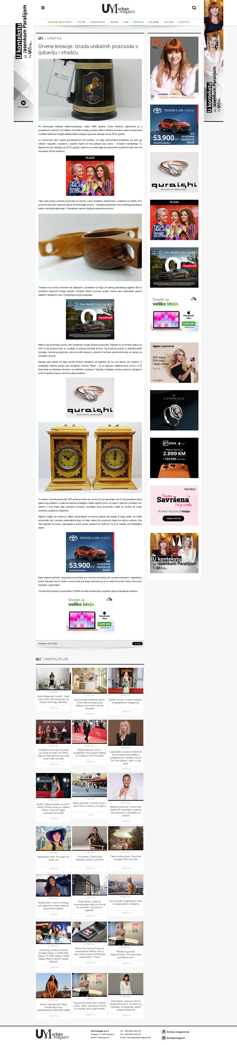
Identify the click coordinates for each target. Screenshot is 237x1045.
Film (125, 22)
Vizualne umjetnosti (60, 22)
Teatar (81, 22)
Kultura (169, 22)
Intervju (138, 22)
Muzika (114, 22)
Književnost (97, 22)
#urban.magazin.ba (177, 1031)
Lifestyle (184, 22)
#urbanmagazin (175, 1038)
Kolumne (154, 22)
